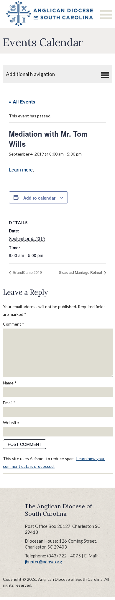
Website (11, 422)
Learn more (21, 169)
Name (10, 382)
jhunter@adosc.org (43, 561)
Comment (13, 323)
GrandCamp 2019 (27, 272)
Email (9, 402)
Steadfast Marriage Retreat (81, 272)
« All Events (22, 101)
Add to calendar (39, 198)
